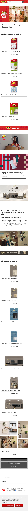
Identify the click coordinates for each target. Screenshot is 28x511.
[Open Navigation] (26, 1)
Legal (8, 488)
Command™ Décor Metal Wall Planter (10, 390)
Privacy (11, 488)
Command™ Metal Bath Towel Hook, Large (12, 322)
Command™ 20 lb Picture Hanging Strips (11, 73)
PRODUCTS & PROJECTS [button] (9, 473)
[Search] (23, 2)
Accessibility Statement (11, 489)
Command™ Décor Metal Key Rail (9, 412)
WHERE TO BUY (14, 54)
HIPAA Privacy (16, 488)
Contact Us (14, 466)
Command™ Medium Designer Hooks (10, 51)
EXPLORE (14, 454)
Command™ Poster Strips (7, 116)
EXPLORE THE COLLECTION (14, 180)
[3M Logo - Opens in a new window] (3, 1)
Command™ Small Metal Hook (9, 300)
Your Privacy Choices (11, 490)
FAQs (14, 460)
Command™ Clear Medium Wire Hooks (11, 95)
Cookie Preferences (21, 490)
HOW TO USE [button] (6, 477)
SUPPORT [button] (5, 481)
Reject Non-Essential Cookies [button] (8, 505)
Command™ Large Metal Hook (9, 278)
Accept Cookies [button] (19, 505)
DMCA (21, 488)
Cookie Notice (5, 502)
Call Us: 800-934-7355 (15, 463)
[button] (6, 508)
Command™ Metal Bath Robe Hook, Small (11, 343)
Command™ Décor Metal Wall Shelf (10, 369)
